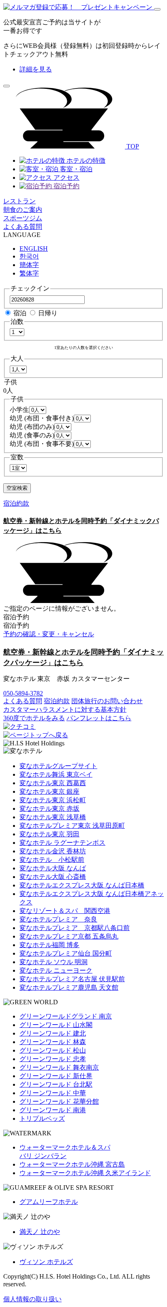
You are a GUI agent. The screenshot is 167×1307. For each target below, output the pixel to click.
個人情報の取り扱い (32, 1299)
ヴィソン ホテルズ (46, 1261)
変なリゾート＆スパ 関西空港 (64, 910)
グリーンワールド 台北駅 (55, 1084)
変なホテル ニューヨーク (55, 970)
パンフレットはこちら (98, 718)
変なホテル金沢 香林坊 (52, 851)
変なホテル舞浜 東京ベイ (55, 774)
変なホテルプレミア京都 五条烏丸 (68, 936)
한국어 (29, 256)
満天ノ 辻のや (39, 1231)
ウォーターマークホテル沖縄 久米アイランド (85, 1172)
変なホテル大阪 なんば (52, 868)
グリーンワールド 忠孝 (52, 1058)
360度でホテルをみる (34, 718)
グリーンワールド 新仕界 (55, 1075)
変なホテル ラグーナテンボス (62, 842)
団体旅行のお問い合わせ (107, 701)
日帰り (48, 313)
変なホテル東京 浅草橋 (52, 817)
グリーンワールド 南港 (52, 1110)
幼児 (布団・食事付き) (42, 418)
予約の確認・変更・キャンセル (48, 634)
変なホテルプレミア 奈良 (58, 919)
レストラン (19, 201)
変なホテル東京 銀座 (49, 791)
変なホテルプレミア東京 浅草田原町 (72, 825)
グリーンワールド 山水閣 (55, 1024)
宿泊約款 (16, 503)
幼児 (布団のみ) (32, 426)
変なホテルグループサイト (58, 765)
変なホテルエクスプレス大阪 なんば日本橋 (81, 885)
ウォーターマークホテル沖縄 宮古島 (72, 1164)
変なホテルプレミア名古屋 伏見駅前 (72, 978)
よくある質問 (22, 226)
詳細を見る (35, 69)
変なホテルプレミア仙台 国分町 (65, 953)
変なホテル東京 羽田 (49, 834)
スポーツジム (22, 218)
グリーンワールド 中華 (52, 1093)
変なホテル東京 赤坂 (49, 808)
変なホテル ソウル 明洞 (53, 961)
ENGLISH (33, 248)
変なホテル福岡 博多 (49, 944)
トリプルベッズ (42, 1118)
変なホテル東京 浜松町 (52, 800)
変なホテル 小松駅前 (51, 859)
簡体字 (29, 264)
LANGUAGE (22, 234)
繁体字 (29, 273)
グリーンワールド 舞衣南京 (59, 1067)
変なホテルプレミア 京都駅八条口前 (74, 927)
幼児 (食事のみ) (32, 435)
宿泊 (19, 313)
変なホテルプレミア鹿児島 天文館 (68, 987)
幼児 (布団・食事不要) (42, 443)
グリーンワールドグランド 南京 (65, 1016)
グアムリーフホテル (48, 1201)
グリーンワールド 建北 (52, 1033)
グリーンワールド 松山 (52, 1050)
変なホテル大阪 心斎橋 (52, 876)
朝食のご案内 (22, 209)
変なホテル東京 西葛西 (52, 782)
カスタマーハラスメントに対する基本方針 (64, 709)
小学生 (19, 409)
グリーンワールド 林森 (52, 1041)
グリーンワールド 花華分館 (59, 1101)
